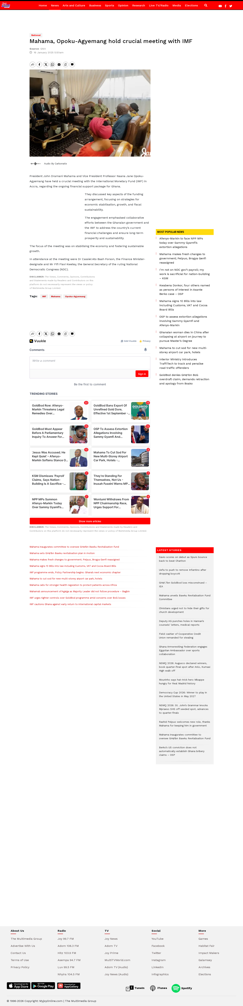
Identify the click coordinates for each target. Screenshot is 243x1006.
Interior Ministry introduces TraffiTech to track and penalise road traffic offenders (181, 364)
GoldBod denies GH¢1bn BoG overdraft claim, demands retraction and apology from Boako (184, 379)
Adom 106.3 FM (68, 946)
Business (95, 5)
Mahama (55, 296)
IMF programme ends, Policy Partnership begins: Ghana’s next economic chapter (75, 572)
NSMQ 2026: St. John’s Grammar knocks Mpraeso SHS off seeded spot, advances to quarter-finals (183, 711)
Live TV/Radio (158, 5)
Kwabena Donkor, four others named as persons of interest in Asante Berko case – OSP (184, 290)
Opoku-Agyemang (75, 296)
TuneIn (139, 988)
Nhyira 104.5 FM (69, 974)
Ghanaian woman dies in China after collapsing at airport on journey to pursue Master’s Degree (184, 337)
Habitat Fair (207, 946)
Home (43, 5)
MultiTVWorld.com (117, 960)
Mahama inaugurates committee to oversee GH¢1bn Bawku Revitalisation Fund (74, 546)
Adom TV (111, 946)
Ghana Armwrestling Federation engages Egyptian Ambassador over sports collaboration (183, 652)
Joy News (111, 938)
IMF (44, 296)
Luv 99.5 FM (66, 967)
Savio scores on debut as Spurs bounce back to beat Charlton (183, 561)
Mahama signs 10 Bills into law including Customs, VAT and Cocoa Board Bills (73, 566)
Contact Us (18, 953)
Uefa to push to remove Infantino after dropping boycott (182, 573)
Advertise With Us (23, 946)
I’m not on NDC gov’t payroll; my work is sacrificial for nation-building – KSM (184, 274)
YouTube (157, 938)
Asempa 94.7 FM (69, 960)
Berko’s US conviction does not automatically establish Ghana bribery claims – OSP (181, 753)
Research (138, 5)
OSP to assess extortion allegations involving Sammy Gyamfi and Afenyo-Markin (183, 321)
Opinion (123, 5)
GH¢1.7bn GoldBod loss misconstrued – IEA (183, 586)
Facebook (158, 946)
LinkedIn (157, 967)
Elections (191, 5)
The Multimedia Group (26, 938)
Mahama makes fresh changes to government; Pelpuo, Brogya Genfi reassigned (75, 559)
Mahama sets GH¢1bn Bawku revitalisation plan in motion (62, 553)
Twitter (156, 953)
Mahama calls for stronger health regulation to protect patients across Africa (73, 585)
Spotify (186, 988)
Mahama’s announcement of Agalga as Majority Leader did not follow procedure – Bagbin (80, 591)
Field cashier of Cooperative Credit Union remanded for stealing (180, 637)
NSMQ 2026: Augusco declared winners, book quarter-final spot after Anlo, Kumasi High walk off (184, 669)
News (55, 5)
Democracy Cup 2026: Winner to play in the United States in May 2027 (183, 696)
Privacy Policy (20, 967)
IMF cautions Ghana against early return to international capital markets (70, 604)
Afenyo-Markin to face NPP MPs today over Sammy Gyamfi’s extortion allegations (181, 243)
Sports (109, 5)
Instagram (159, 960)
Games (203, 938)
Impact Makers (209, 953)
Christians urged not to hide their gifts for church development (184, 612)
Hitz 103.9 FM (67, 953)
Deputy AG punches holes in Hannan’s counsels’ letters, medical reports (181, 625)
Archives (204, 967)
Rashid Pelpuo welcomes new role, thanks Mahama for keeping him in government (184, 725)
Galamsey (205, 960)
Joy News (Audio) (116, 974)
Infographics (160, 974)
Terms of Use (20, 960)
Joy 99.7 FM (66, 938)
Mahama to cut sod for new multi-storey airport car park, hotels (66, 578)
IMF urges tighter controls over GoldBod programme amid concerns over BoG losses (78, 597)
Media (176, 5)
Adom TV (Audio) (116, 967)
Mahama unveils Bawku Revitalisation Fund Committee (184, 599)
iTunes (162, 988)
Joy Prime (111, 953)
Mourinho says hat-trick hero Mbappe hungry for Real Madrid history (181, 683)
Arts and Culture (74, 5)
